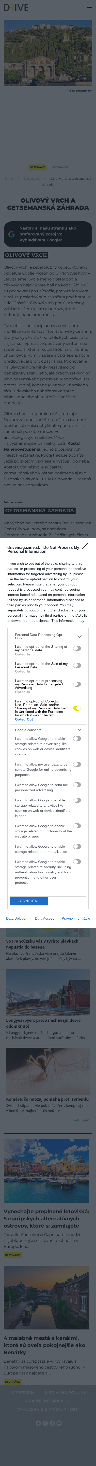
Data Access (44, 918)
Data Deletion (16, 918)
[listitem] (48, 636)
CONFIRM (29, 901)
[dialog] (48, 733)
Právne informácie (76, 918)
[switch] (77, 648)
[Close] (86, 548)
